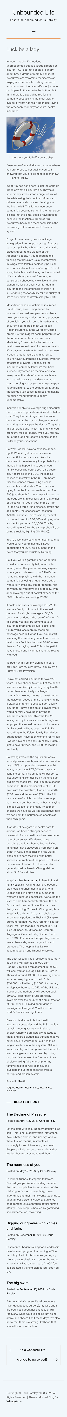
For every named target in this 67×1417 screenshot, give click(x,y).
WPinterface (14, 1401)
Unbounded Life (34, 12)
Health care (31, 1087)
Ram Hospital (15, 884)
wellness (12, 1090)
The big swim (18, 1283)
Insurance (45, 1087)
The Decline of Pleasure (26, 1114)
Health (22, 1081)
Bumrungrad (31, 880)
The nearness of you (23, 1165)
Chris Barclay (47, 1120)
